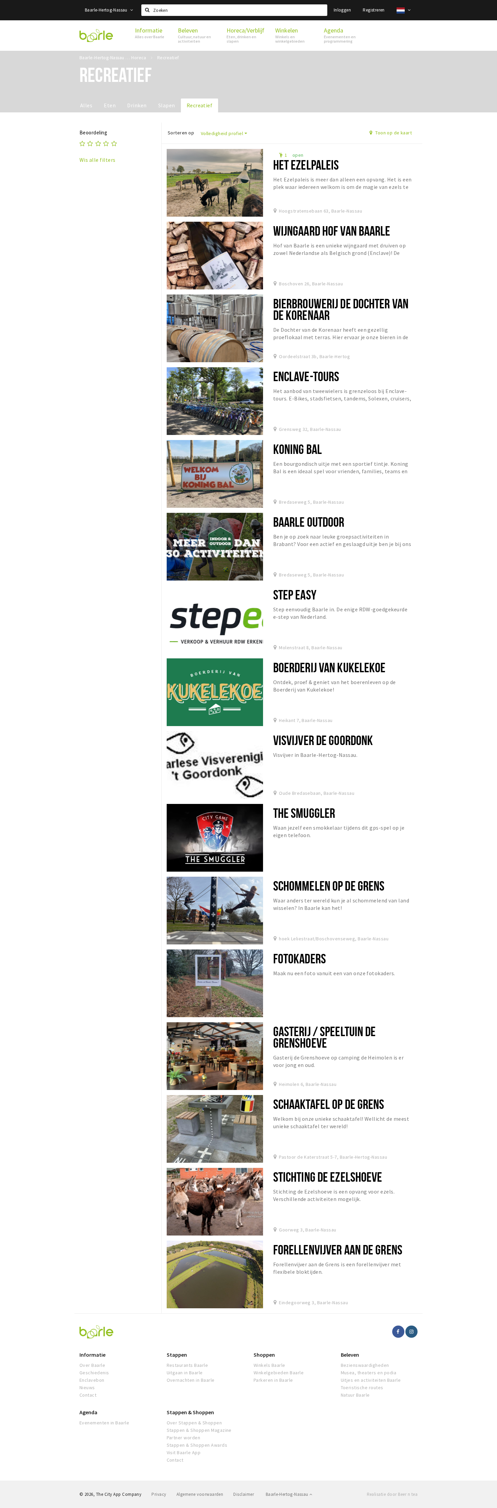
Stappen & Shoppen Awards (197, 1445)
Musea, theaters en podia (369, 1373)
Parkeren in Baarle (273, 1380)
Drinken (136, 105)
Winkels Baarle (269, 1365)
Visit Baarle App (184, 1452)
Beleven (350, 1354)
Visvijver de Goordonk (323, 740)
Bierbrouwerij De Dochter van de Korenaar (340, 309)
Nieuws (87, 1387)
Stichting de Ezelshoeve (327, 1177)
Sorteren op (181, 133)
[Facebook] (398, 1332)
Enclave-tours (306, 376)
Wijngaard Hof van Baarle (331, 230)
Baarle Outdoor (309, 522)
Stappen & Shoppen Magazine (199, 1430)
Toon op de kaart (393, 133)
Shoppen (264, 1354)
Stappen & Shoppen (190, 1412)
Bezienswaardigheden (365, 1365)
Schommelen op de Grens (329, 885)
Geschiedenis (94, 1373)
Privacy (158, 1494)
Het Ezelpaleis (306, 164)
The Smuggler (304, 813)
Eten (110, 105)
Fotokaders (299, 958)
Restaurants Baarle (187, 1365)
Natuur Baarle (355, 1395)
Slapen (166, 105)
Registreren (373, 10)
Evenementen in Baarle (104, 1423)
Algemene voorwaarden (199, 1494)
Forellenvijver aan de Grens (337, 1249)
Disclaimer (243, 1494)
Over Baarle (92, 1365)
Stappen (177, 1354)
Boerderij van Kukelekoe (329, 667)
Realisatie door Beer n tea (392, 1494)
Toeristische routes (362, 1387)
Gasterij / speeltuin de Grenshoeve (324, 1037)
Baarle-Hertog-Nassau (106, 10)
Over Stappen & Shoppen (194, 1423)
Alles (86, 105)
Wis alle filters (97, 159)
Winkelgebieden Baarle (279, 1373)
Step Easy (294, 594)
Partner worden (183, 1438)
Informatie (92, 1354)
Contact (87, 1395)
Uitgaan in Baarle (185, 1373)
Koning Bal (297, 449)
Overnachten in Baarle (191, 1380)
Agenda (88, 1412)
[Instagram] (411, 1332)
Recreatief (200, 105)
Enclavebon (91, 1380)
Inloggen (342, 10)
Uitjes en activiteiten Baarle (371, 1380)
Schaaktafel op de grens (328, 1104)
